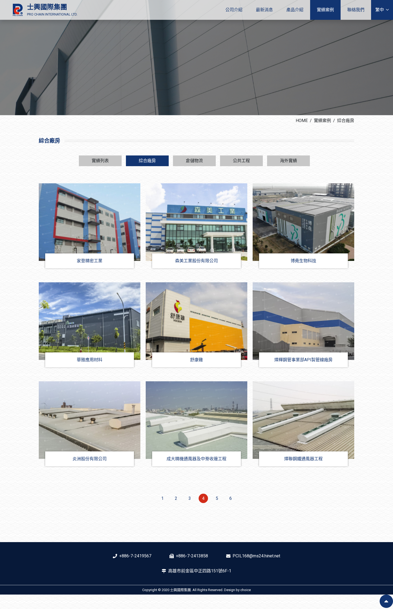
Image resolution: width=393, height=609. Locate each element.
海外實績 (288, 160)
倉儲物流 (194, 160)
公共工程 (241, 160)
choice (245, 590)
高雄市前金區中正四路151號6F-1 (199, 570)
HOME (302, 120)
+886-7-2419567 (135, 555)
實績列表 (100, 160)
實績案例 (322, 120)
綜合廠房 (345, 120)
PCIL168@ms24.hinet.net (256, 555)
